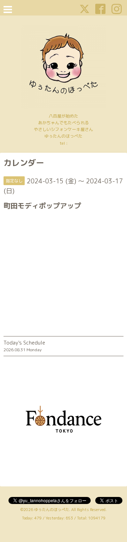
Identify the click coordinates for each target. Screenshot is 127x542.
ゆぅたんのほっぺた (51, 509)
